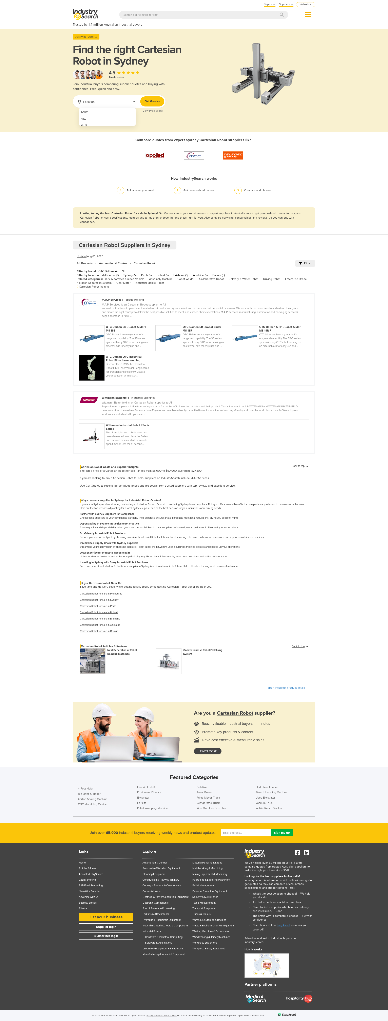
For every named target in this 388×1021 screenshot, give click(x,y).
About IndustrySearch (91, 874)
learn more (207, 751)
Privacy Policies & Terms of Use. (162, 1015)
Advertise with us (88, 897)
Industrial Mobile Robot (149, 283)
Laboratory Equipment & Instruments (162, 948)
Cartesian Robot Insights (94, 286)
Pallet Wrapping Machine (152, 808)
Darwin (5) (218, 275)
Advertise (305, 4)
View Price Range (153, 111)
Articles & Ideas (87, 868)
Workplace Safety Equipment (208, 948)
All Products (85, 263)
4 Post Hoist (85, 788)
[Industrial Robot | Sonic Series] (117, 421)
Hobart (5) (162, 275)
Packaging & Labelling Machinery (211, 879)
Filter (307, 263)
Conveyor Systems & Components (161, 885)
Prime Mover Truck (208, 797)
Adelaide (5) (200, 275)
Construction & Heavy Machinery (160, 879)
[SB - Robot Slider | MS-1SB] (117, 323)
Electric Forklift (146, 787)
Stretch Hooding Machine (271, 792)
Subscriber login (106, 936)
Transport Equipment (204, 908)
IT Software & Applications (157, 942)
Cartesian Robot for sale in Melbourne (101, 593)
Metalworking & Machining (207, 868)
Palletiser (202, 787)
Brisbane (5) (180, 275)
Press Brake (204, 792)
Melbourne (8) (110, 275)
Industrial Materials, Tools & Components (165, 925)
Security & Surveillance (205, 897)
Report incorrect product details (286, 687)
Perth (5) (146, 275)
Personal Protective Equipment (209, 891)
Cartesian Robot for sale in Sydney (99, 600)
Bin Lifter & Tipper (89, 794)
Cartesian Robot (144, 263)
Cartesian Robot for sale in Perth (98, 606)
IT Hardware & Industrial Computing (162, 937)
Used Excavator (265, 797)
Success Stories (88, 902)
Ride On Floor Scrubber (211, 808)
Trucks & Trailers (201, 914)
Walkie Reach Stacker (269, 808)
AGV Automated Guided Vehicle (124, 279)
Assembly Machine (161, 279)
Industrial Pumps (151, 931)
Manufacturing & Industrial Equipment (163, 954)
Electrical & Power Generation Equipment (165, 897)
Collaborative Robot (211, 279)
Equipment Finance (149, 792)
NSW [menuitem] (84, 112)
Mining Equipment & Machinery (209, 874)
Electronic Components (155, 902)
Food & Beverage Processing (158, 908)
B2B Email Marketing (91, 885)
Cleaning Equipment (153, 874)
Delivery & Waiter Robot (243, 279)
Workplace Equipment (204, 942)
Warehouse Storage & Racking (209, 920)
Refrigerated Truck (208, 803)
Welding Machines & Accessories (210, 931)
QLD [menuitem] (84, 125)
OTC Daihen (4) (107, 271)
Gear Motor (123, 283)
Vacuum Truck (264, 803)
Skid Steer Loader (267, 787)
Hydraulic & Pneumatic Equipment (161, 920)
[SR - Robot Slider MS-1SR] (193, 323)
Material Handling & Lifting (207, 862)
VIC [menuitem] (83, 119)
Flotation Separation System (94, 283)
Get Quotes (152, 101)
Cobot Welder (185, 279)
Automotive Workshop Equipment (161, 868)
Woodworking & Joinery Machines (211, 937)
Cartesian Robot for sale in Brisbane (100, 618)
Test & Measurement (204, 902)
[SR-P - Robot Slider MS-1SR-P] (270, 323)
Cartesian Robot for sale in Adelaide (100, 625)
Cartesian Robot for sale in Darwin (99, 631)
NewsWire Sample (89, 891)
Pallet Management (203, 885)
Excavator (143, 797)
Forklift (141, 803)
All (122, 271)
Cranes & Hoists (151, 891)
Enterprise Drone (296, 279)
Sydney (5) (129, 275)
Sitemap (83, 908)
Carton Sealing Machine (93, 799)
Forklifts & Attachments (155, 914)
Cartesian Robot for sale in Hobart (99, 612)
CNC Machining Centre (92, 804)
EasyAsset (283, 925)
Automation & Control (113, 263)
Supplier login (106, 927)
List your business (106, 917)
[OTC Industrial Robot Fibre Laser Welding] (117, 353)
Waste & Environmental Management (213, 925)
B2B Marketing (87, 879)
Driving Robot (271, 279)
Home (82, 862)
